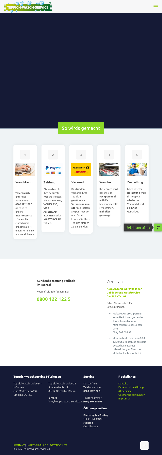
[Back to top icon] (144, 445)
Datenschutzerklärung (131, 387)
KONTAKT (19, 445)
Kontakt (123, 383)
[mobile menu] (155, 6)
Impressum (124, 398)
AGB (45, 445)
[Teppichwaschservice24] (28, 6)
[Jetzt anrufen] (158, 227)
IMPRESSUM (34, 445)
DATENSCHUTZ (58, 445)
